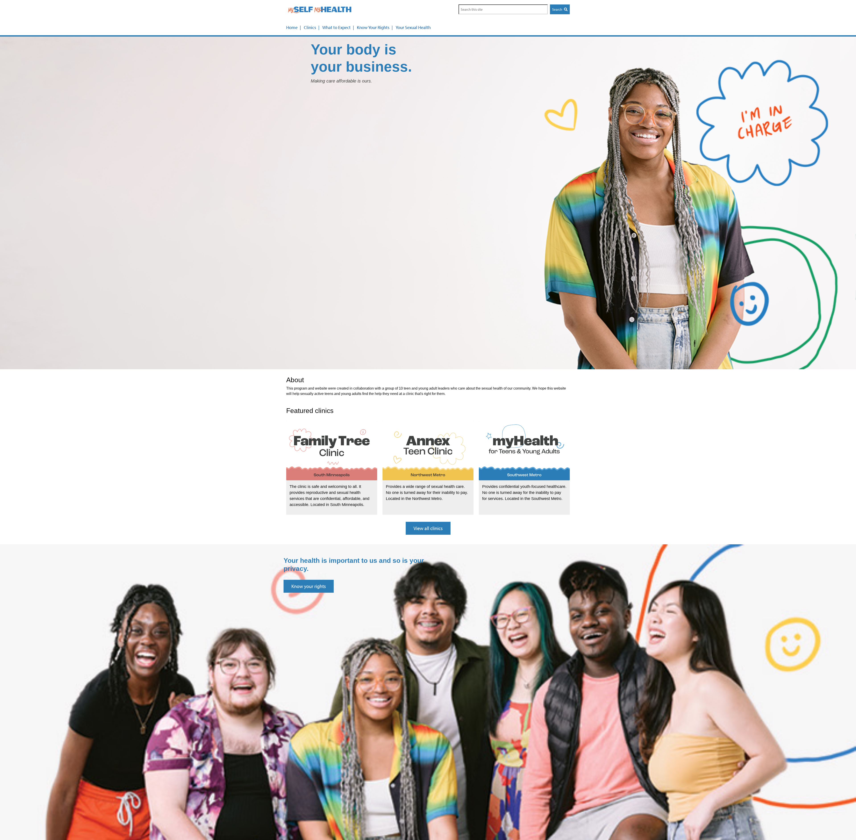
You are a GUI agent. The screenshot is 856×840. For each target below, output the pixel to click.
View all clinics (428, 528)
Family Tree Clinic (311, 488)
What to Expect (336, 27)
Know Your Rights (373, 27)
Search (557, 9)
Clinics (310, 27)
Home (292, 27)
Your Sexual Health (413, 27)
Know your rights (308, 586)
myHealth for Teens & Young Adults (523, 488)
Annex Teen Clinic (407, 488)
